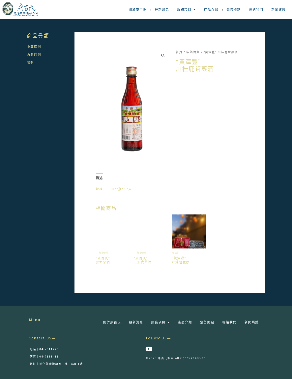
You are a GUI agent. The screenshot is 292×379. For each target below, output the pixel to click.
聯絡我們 (256, 9)
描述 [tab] (99, 178)
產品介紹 (211, 9)
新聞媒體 (278, 9)
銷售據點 (233, 9)
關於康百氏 (138, 9)
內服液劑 (34, 55)
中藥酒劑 (34, 47)
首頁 (179, 52)
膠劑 (30, 62)
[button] (163, 55)
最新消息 (162, 9)
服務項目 (184, 9)
